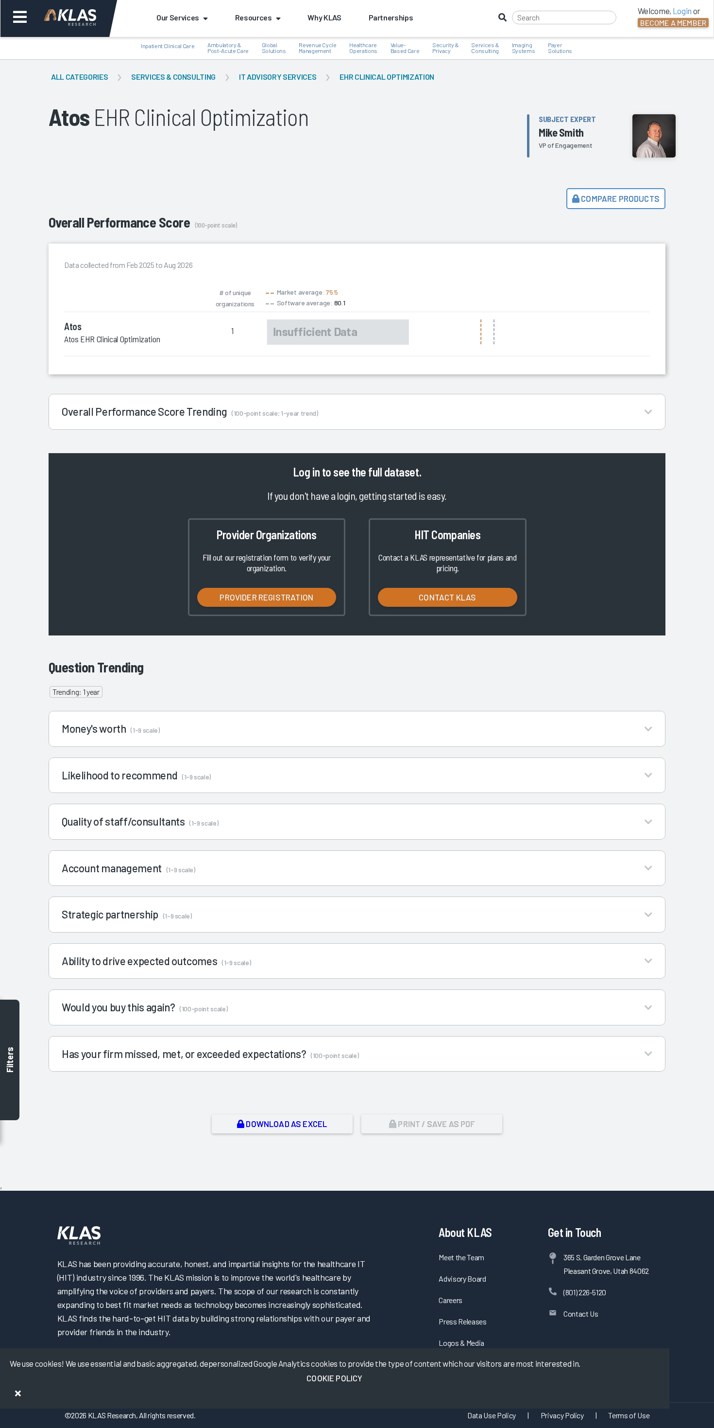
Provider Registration (266, 597)
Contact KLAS (447, 597)
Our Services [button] (177, 17)
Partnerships (391, 17)
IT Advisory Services (277, 76)
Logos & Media (461, 1342)
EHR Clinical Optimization (387, 76)
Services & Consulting (173, 76)
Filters (9, 1060)
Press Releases (462, 1321)
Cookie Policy (334, 1378)
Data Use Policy (491, 1415)
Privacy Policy (562, 1415)
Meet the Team (461, 1257)
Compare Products (619, 198)
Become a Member (673, 22)
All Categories (79, 76)
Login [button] (682, 11)
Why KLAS (324, 17)
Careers (450, 1300)
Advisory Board (462, 1278)
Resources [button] (253, 17)
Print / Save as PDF (435, 1123)
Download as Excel (285, 1123)
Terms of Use (628, 1415)
